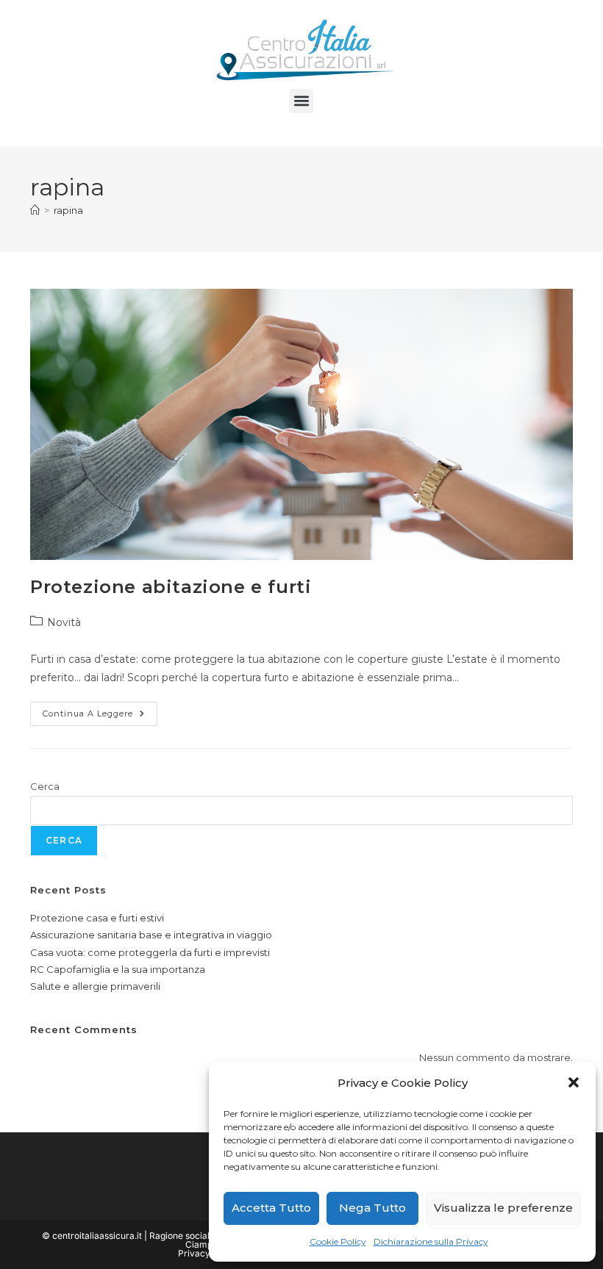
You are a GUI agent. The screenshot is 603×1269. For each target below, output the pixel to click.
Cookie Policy (338, 1241)
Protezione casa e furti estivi (97, 918)
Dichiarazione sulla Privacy (431, 1241)
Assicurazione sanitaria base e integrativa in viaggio (151, 935)
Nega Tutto (372, 1208)
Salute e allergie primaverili (95, 986)
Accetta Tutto (271, 1208)
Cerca (45, 786)
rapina (68, 210)
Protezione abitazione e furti (170, 586)
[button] (573, 1082)
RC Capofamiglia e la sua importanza (117, 969)
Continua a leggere (100, 710)
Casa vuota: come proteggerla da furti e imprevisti (150, 952)
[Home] (35, 210)
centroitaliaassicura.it (97, 1235)
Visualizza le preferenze (503, 1208)
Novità (64, 622)
